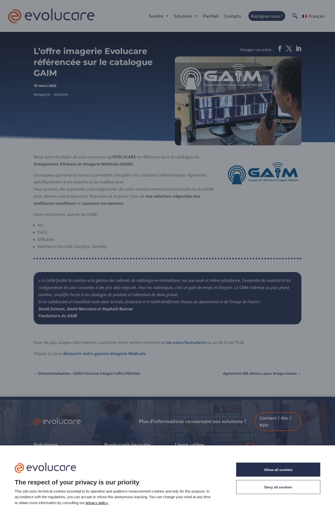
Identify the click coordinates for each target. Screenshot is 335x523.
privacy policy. (97, 503)
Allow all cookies (278, 470)
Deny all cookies (278, 487)
